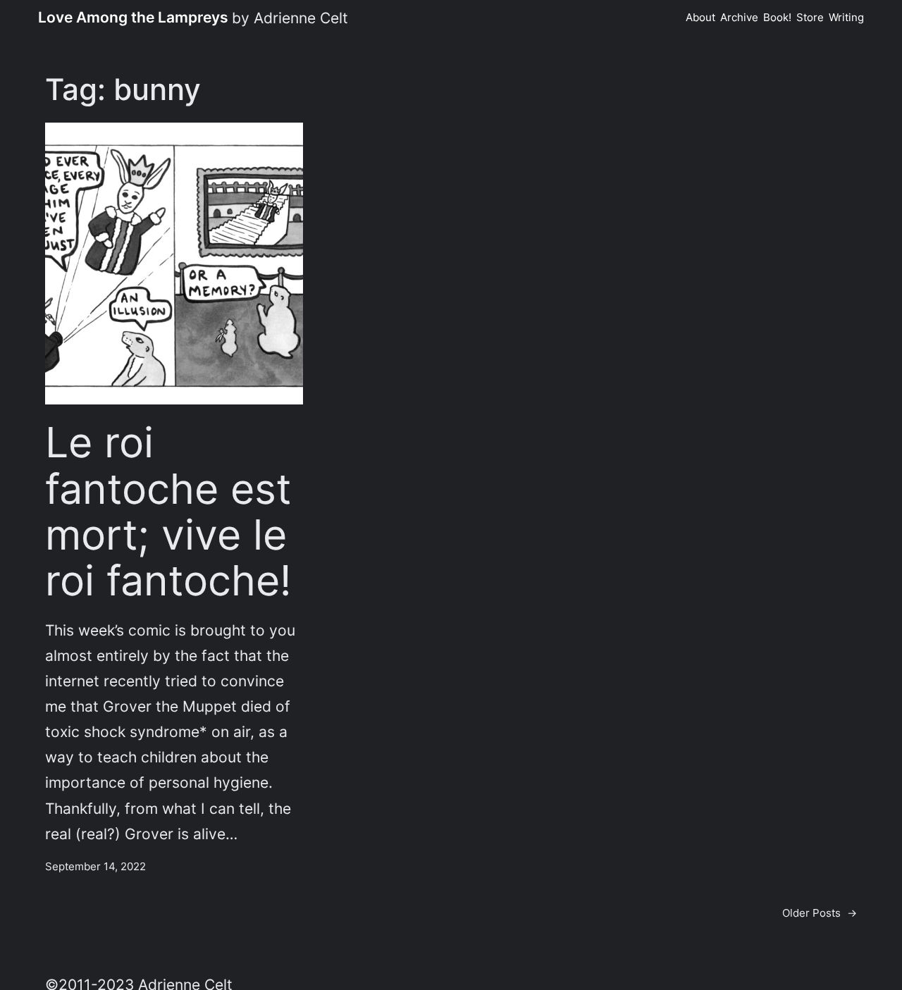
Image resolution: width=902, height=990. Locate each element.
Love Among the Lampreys (133, 17)
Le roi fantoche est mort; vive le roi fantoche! (168, 511)
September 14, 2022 (95, 866)
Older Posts (819, 913)
